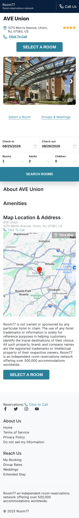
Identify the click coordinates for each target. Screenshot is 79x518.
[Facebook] (5, 409)
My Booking (12, 460)
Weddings (10, 469)
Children (60, 156)
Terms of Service (16, 432)
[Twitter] (16, 409)
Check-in (8, 141)
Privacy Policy (14, 437)
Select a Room (39, 47)
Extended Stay (14, 474)
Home (7, 427)
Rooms (6, 156)
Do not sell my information (23, 442)
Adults (33, 156)
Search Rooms (39, 174)
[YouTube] (37, 409)
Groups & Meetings (55, 117)
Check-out (49, 141)
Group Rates (12, 465)
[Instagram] (26, 409)
